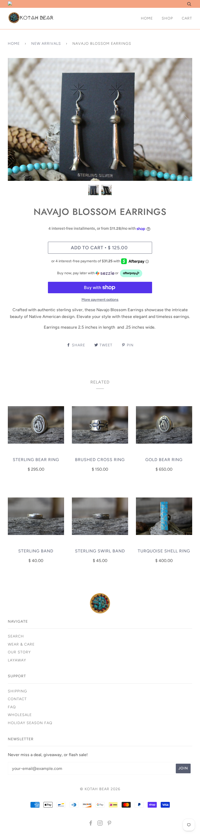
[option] (100, 119)
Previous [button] (17, 119)
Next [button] (182, 119)
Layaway (17, 660)
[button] (100, 273)
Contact (17, 699)
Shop (167, 18)
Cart (187, 18)
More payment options (100, 299)
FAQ (12, 707)
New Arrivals (46, 43)
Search (16, 636)
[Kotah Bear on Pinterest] (109, 824)
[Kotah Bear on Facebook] (90, 824)
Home (147, 18)
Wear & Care (21, 644)
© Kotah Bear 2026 (100, 789)
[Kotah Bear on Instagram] (100, 824)
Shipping (17, 691)
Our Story (19, 652)
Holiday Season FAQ (30, 723)
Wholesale (20, 715)
